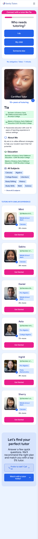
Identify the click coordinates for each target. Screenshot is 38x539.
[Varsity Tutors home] (10, 3)
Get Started (19, 235)
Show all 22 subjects (13, 190)
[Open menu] (34, 3)
